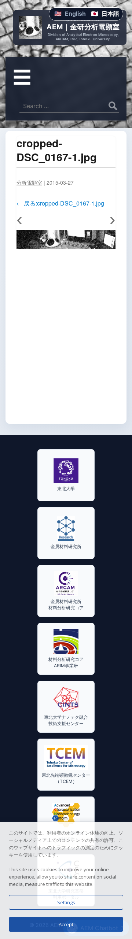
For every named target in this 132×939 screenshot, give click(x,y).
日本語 (110, 13)
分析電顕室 (29, 182)
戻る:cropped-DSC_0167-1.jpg (60, 203)
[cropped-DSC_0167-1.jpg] (65, 239)
